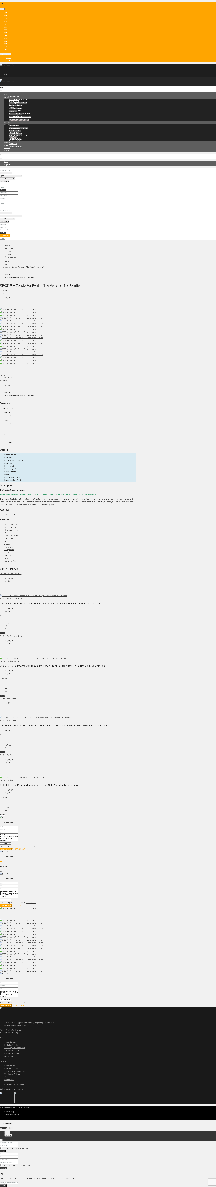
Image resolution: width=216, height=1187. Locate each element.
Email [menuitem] (32, 277)
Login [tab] (7, 1132)
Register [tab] (8, 1135)
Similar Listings (10, 257)
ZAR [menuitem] (5, 47)
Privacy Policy (9, 1112)
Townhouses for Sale (15, 108)
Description (8, 248)
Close (10, 1128)
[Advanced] (1, 184)
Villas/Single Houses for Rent (18, 135)
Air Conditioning (10, 527)
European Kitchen (11, 539)
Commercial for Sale (15, 114)
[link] (33, 596)
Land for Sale (13, 111)
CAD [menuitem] (5, 21)
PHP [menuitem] (5, 41)
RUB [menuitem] (5, 44)
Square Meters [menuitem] (9, 61)
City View (7, 533)
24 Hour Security (10, 524)
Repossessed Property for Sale (19, 119)
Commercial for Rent (15, 146)
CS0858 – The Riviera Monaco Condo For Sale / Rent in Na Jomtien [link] (39, 785)
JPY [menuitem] (5, 35)
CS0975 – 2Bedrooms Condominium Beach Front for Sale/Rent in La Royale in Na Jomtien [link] (52, 665)
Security (7, 555)
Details (7, 246)
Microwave (8, 547)
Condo (7, 264)
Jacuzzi (7, 544)
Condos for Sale (14, 96)
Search (3, 190)
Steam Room (9, 558)
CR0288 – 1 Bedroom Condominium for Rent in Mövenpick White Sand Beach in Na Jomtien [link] (53, 725)
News (6, 168)
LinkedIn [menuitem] (27, 277)
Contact (6, 151)
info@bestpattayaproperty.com (15, 1025)
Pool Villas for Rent (15, 131)
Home (6, 75)
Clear (2, 187)
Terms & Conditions (23, 1165)
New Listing (18, 574)
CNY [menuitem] (5, 24)
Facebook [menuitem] (20, 277)
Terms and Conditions (12, 1114)
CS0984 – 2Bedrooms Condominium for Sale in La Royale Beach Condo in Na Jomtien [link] (50, 603)
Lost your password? (22, 1148)
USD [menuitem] (5, 16)
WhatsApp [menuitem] (7, 277)
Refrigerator (9, 550)
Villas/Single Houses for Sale (18, 103)
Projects (7, 155)
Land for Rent (13, 144)
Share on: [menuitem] (7, 274)
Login (3, 1151)
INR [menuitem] (5, 33)
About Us (7, 148)
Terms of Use (31, 846)
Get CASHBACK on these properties (20, 117)
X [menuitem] (24, 277)
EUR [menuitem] (5, 27)
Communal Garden (11, 536)
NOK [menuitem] (5, 38)
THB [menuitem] (5, 49)
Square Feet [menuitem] (8, 58)
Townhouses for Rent (15, 141)
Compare (3, 1128)
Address (7, 251)
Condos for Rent (14, 125)
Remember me (8, 1148)
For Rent (7, 124)
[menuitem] (22, 205)
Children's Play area (11, 530)
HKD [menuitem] (5, 30)
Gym (6, 541)
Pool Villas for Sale (15, 105)
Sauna (6, 553)
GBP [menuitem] (5, 13)
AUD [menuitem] (5, 18)
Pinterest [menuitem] (14, 277)
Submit (3, 1185)
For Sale (7, 88)
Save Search (5, 235)
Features (7, 254)
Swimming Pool (10, 561)
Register (3, 1168)
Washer (7, 564)
